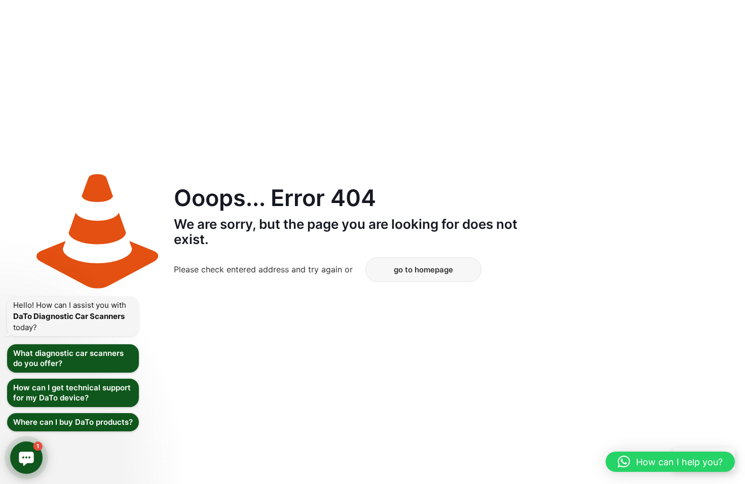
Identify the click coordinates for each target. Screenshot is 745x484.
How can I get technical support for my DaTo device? (72, 392)
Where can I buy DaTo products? (73, 422)
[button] (670, 462)
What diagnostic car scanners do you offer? (68, 358)
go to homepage (423, 269)
